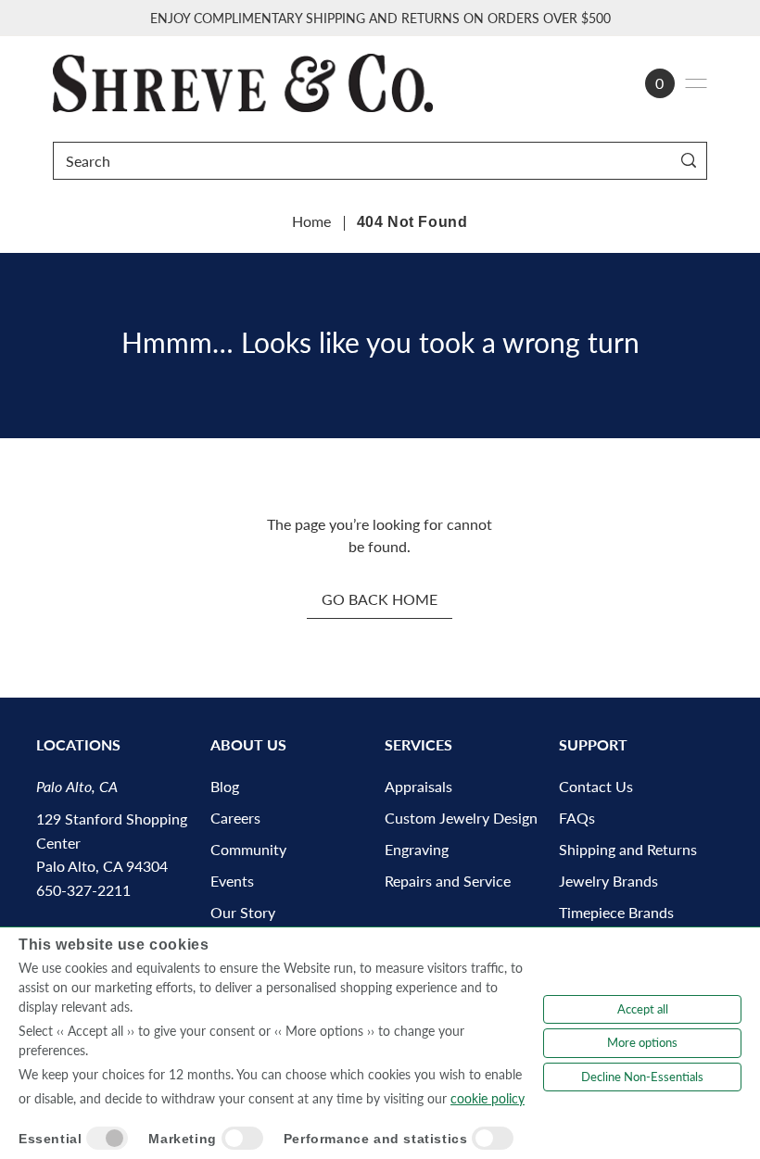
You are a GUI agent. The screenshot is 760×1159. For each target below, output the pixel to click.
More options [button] (642, 1042)
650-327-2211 (83, 890)
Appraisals (418, 786)
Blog (224, 786)
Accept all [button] (642, 1009)
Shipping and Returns (628, 849)
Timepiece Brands (616, 912)
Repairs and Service (448, 880)
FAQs (577, 817)
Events (232, 880)
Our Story (242, 912)
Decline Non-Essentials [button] (642, 1076)
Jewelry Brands (608, 880)
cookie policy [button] (487, 1098)
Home (311, 221)
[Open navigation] (696, 83)
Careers (235, 817)
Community (248, 849)
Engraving (417, 849)
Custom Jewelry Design (461, 817)
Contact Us (596, 786)
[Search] (689, 161)
